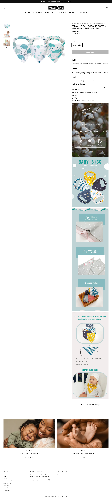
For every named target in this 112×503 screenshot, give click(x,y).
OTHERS (73, 12)
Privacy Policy (7, 490)
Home (73, 23)
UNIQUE (83, 12)
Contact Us (6, 474)
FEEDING (37, 12)
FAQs (5, 476)
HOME (27, 12)
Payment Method (8, 481)
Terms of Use (7, 488)
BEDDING (62, 12)
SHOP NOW (29, 457)
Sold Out (90, 52)
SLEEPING (50, 12)
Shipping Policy (7, 483)
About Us (6, 471)
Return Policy (7, 485)
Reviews (5, 478)
